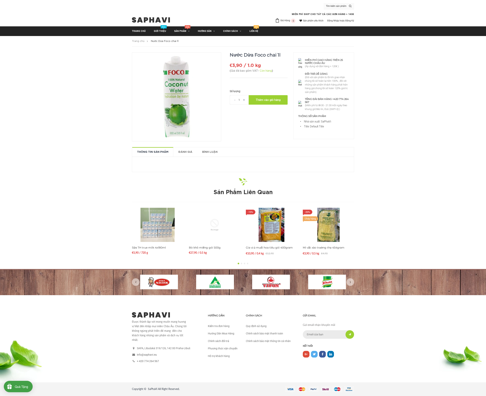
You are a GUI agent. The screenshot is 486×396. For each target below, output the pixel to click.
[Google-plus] (306, 354)
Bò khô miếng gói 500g (205, 247)
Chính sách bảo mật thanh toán (264, 333)
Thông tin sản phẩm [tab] (152, 152)
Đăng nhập (333, 20)
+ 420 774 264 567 (148, 361)
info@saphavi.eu (147, 354)
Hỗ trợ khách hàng (219, 356)
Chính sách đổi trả (218, 341)
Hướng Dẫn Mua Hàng (221, 333)
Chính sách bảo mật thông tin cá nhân (268, 341)
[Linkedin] (330, 354)
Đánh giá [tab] (185, 152)
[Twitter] (314, 354)
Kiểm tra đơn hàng (219, 326)
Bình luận (210, 152)
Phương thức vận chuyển (222, 348)
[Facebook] (322, 354)
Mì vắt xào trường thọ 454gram (323, 247)
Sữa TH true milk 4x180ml (149, 247)
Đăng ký (349, 20)
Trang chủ (138, 41)
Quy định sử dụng (256, 326)
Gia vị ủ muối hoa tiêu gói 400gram (269, 247)
